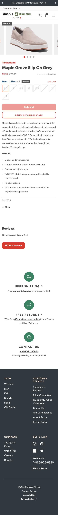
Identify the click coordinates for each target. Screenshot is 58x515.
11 (46, 89)
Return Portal (40, 422)
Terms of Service (29, 491)
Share (7, 207)
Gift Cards (9, 407)
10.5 (37, 89)
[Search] (40, 15)
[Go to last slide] (2, 3)
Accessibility (29, 495)
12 (53, 89)
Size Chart (52, 82)
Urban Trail (10, 450)
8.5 (6, 89)
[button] (47, 15)
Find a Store (40, 468)
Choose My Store (10, 8)
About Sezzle (40, 417)
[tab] (24, 57)
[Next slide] (55, 3)
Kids (6, 393)
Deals (7, 402)
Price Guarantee (42, 395)
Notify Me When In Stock (29, 115)
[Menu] (53, 15)
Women (8, 384)
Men (6, 388)
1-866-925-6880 (43, 462)
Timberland (8, 62)
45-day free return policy (27, 319)
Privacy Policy (27, 499)
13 (7, 97)
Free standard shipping (19, 291)
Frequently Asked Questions (43, 401)
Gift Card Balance (42, 412)
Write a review (13, 245)
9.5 (22, 89)
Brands (8, 398)
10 (30, 89)
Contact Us (39, 408)
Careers (8, 455)
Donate (8, 460)
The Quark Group (10, 444)
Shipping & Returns (39, 388)
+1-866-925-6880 (29, 351)
